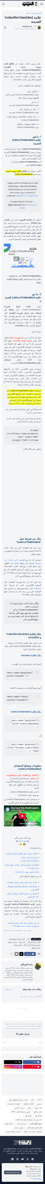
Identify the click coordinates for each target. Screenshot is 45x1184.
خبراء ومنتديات (21, 1124)
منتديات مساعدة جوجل (13, 1132)
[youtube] (22, 1159)
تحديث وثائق (38, 1112)
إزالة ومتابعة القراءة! (12, 1172)
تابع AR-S (22, 841)
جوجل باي (38, 1116)
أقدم (4, 1042)
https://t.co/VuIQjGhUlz (27, 196)
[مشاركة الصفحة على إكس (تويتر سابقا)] (21, 954)
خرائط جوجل (9, 1124)
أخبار (27, 13)
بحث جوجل (22, 942)
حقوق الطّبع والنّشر (36, 1124)
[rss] (12, 1159)
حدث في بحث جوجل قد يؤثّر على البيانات (28, 1120)
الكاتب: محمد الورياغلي (34, 942)
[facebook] (33, 1159)
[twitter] (27, 1159)
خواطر (16, 563)
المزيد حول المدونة (13, 1153)
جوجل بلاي (28, 1116)
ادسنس (39, 1104)
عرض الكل (8, 989)
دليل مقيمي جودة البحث (34, 1128)
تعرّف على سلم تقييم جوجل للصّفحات (21, 882)
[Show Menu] (41, 4)
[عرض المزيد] (12, 954)
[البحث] (3, 4)
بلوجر (29, 1108)
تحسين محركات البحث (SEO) (32, 945)
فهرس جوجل (17, 945)
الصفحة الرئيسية (36, 13)
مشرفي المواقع (36, 948)
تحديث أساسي (19, 1108)
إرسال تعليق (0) (22, 1034)
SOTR (39, 1100)
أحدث (40, 1042)
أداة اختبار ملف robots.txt (26, 872)
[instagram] (17, 1159)
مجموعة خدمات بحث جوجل (33, 1132)
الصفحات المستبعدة (14, 1104)
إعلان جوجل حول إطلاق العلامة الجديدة (21, 853)
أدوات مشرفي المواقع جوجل (16, 939)
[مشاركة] (6, 27)
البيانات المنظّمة (28, 1104)
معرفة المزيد (37, 1178)
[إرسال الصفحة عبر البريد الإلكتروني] (17, 954)
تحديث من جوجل (12, 942)
